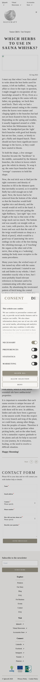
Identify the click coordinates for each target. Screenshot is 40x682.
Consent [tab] (14, 298)
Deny (20, 384)
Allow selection (20, 379)
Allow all (20, 373)
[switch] (34, 349)
